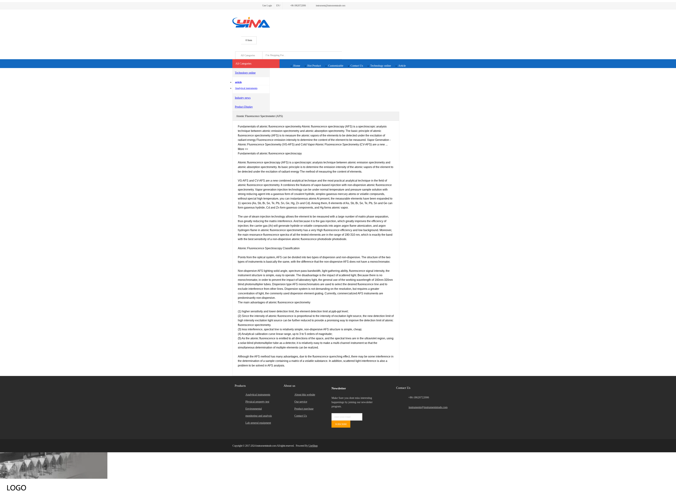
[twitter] (237, 5)
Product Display (244, 106)
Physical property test (257, 401)
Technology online (380, 65)
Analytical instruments (246, 88)
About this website (304, 394)
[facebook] (233, 5)
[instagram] (250, 5)
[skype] (439, 446)
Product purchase (304, 408)
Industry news (243, 97)
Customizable (335, 65)
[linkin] (254, 5)
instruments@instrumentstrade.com (426, 407)
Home (296, 65)
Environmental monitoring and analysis (258, 412)
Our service (300, 401)
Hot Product (314, 65)
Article (402, 65)
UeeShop (313, 445)
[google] (242, 5)
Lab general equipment (258, 422)
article (238, 82)
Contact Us (356, 65)
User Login (267, 5)
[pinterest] (246, 5)
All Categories (243, 63)
